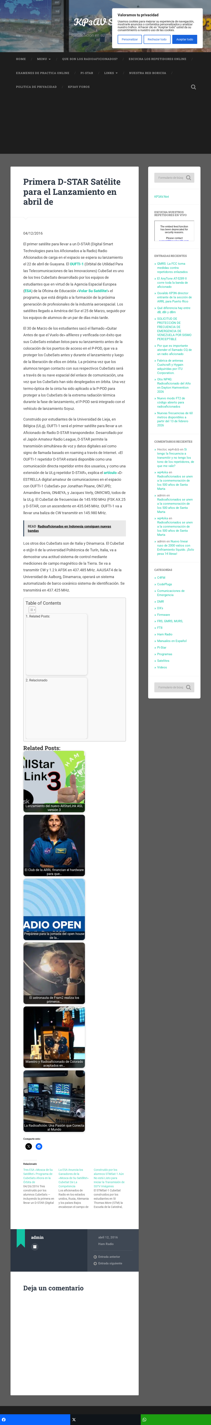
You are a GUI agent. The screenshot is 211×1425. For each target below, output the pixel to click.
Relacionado (38, 680)
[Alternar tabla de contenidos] (74, 609)
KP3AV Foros (79, 87)
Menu (42, 59)
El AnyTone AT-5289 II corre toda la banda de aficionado (172, 283)
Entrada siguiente (110, 1263)
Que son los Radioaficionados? (90, 59)
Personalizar (130, 39)
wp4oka (162, 472)
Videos (162, 667)
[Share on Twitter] (105, 1419)
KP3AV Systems (105, 21)
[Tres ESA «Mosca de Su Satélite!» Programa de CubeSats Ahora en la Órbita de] (41, 1186)
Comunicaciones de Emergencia (171, 593)
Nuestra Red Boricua (147, 73)
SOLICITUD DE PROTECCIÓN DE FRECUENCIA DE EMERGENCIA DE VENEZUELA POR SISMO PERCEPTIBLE (174, 329)
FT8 (159, 628)
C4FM (161, 578)
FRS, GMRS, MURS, (170, 621)
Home (21, 59)
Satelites (163, 661)
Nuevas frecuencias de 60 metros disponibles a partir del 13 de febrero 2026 (175, 419)
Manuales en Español (172, 641)
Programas (164, 654)
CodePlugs (164, 584)
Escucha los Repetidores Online (157, 59)
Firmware (163, 615)
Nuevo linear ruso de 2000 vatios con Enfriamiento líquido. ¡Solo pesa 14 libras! (175, 548)
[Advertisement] (105, 125)
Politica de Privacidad (36, 87)
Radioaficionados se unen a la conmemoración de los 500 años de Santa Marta (175, 483)
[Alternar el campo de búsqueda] (193, 87)
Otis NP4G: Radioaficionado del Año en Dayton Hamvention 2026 (174, 385)
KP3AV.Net (161, 197)
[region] (157, 28)
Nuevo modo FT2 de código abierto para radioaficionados (171, 402)
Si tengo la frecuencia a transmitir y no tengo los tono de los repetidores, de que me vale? (175, 458)
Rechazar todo (157, 39)
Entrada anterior (109, 1257)
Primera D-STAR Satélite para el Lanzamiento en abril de (72, 191)
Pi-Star (87, 73)
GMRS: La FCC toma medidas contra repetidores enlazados (172, 268)
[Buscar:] (174, 178)
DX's (160, 608)
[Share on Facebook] (35, 1419)
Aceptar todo (184, 39)
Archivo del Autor (35, 1247)
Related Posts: (39, 616)
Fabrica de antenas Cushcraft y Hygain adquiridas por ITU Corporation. (170, 367)
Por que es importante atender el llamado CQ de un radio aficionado (174, 350)
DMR (160, 601)
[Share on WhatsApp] (176, 1419)
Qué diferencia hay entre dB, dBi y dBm (173, 310)
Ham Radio (106, 1244)
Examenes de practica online (42, 73)
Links (109, 73)
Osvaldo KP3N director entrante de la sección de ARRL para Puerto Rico (174, 297)
